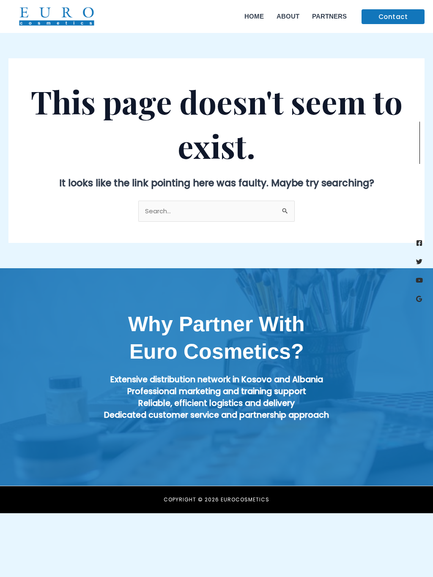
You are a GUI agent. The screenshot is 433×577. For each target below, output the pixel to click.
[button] (393, 16)
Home (254, 16)
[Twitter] (419, 262)
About (288, 16)
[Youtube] (419, 280)
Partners (329, 16)
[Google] (419, 299)
